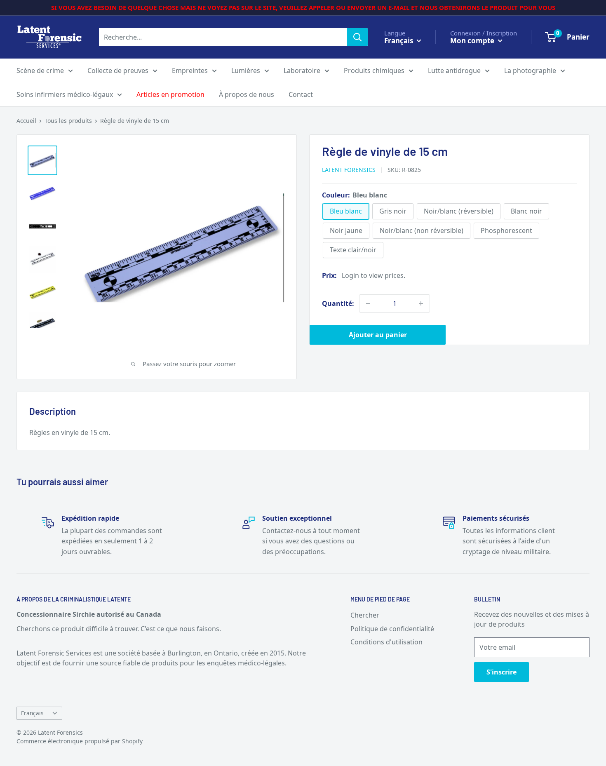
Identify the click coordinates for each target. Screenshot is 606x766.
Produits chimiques (374, 70)
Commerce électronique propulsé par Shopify (79, 741)
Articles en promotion (170, 94)
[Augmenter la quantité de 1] (421, 303)
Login (350, 275)
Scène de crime (40, 70)
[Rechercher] (357, 37)
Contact (301, 94)
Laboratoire (302, 70)
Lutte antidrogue (454, 70)
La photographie (530, 70)
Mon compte (473, 40)
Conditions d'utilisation (386, 641)
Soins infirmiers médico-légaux (64, 94)
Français (32, 713)
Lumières (245, 70)
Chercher (364, 615)
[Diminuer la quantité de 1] (368, 303)
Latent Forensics (349, 170)
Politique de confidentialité (392, 628)
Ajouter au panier (378, 334)
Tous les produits (68, 121)
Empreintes (190, 70)
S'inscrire (501, 672)
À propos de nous (246, 94)
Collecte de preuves (117, 70)
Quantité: (338, 303)
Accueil (26, 121)
